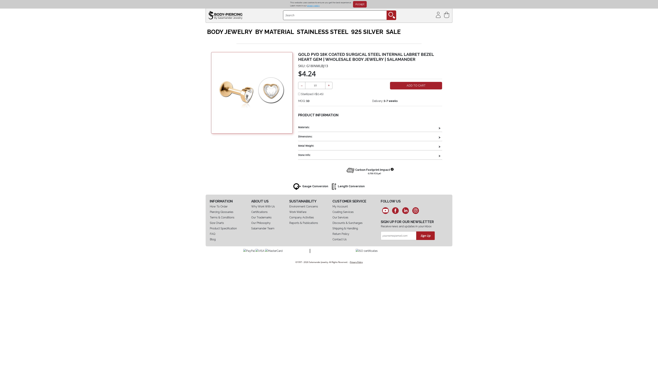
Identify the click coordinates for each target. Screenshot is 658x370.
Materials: (304, 127)
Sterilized (312, 94)
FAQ (212, 234)
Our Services (340, 217)
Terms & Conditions (222, 217)
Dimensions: (305, 136)
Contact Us (339, 239)
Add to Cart (416, 85)
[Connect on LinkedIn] (405, 210)
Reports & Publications (303, 223)
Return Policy (340, 234)
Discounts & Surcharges (347, 223)
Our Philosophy (261, 223)
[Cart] (447, 15)
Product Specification (223, 228)
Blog (213, 239)
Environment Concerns (303, 206)
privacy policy (313, 5)
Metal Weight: (306, 145)
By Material (274, 31)
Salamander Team (262, 228)
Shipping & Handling (345, 228)
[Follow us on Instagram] (415, 210)
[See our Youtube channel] (385, 210)
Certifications (259, 212)
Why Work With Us (263, 206)
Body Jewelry (229, 31)
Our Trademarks (261, 217)
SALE (393, 31)
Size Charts (217, 223)
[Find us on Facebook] (395, 210)
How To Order (219, 206)
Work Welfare (297, 212)
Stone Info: (304, 155)
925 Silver (367, 31)
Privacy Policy (356, 262)
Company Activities (301, 217)
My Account (340, 206)
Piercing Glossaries (221, 212)
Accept (359, 4)
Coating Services (343, 212)
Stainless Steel (322, 31)
